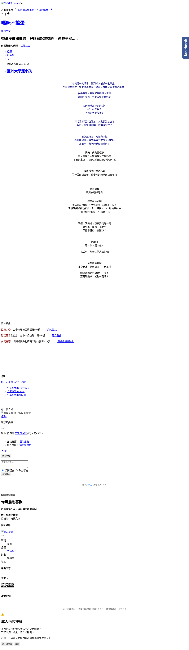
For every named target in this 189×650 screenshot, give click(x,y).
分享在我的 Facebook (18, 388)
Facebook (5, 382)
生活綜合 (25, 45)
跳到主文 (6, 31)
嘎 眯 (3, 416)
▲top (3, 450)
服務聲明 (122, 609)
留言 (24, 433)
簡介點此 (56, 335)
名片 (9, 58)
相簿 (9, 51)
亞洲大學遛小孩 (19, 71)
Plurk (13, 382)
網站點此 (52, 329)
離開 (17, 644)
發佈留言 (6, 474)
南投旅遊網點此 (65, 341)
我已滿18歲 (7, 644)
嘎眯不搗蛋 (13, 23)
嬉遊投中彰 (25, 445)
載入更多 (6, 456)
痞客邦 (18, 433)
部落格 (10, 55)
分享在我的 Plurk (16, 391)
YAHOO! (21, 382)
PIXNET (72, 609)
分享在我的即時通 (16, 395)
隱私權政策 (111, 609)
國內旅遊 (24, 441)
